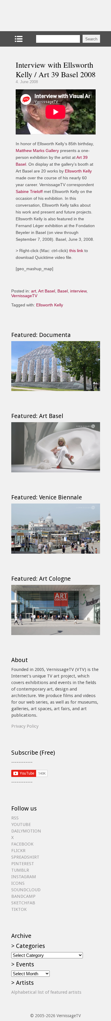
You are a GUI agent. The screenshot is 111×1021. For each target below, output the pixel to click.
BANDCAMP (23, 896)
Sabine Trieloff (29, 191)
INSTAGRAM (23, 876)
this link (76, 250)
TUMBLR (20, 870)
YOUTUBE (21, 824)
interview (78, 291)
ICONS (18, 883)
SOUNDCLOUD (26, 889)
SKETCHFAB (23, 903)
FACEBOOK (22, 844)
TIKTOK (19, 909)
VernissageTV (24, 295)
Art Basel (46, 291)
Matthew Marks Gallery (37, 150)
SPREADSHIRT (25, 857)
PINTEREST (22, 863)
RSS (15, 818)
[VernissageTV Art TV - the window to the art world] (40, 15)
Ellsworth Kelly (78, 171)
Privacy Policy (24, 726)
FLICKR (18, 850)
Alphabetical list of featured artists (46, 992)
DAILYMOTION (26, 831)
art (33, 291)
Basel (62, 291)
